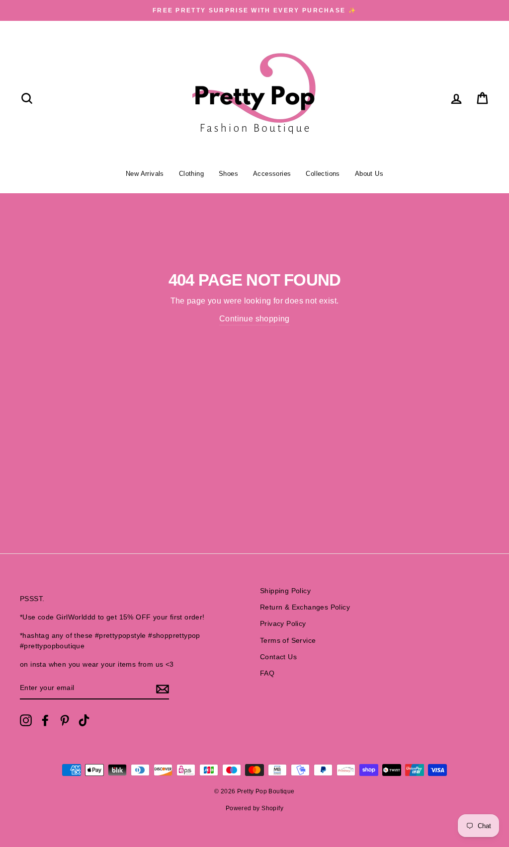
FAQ (267, 673)
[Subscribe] (162, 688)
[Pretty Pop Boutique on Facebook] (45, 720)
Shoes (228, 173)
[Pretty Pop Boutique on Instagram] (26, 720)
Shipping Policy (285, 591)
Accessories (272, 173)
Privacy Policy (283, 623)
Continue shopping (254, 318)
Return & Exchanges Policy (305, 607)
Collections (322, 173)
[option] (254, 10)
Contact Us (278, 657)
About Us (369, 173)
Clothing (191, 173)
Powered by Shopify (254, 808)
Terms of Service (288, 640)
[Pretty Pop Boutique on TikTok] (84, 720)
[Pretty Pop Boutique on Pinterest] (65, 720)
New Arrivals (145, 173)
